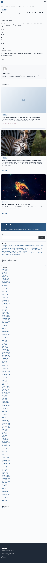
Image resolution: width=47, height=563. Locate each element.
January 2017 (5, 421)
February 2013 (5, 491)
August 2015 (5, 447)
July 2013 (4, 484)
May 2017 (4, 416)
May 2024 (4, 291)
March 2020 (5, 365)
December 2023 (6, 299)
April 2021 (4, 346)
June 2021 (4, 343)
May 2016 (4, 433)
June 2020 (4, 361)
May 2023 (4, 309)
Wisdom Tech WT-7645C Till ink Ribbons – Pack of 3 (14, 251)
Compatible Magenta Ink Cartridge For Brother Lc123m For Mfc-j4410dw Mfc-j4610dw (22, 248)
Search (4, 234)
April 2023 (4, 310)
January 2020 (5, 368)
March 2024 (5, 294)
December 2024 (6, 281)
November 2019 (6, 371)
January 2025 (5, 279)
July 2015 (4, 448)
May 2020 (4, 362)
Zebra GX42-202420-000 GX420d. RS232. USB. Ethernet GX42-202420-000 (21, 160)
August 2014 (5, 464)
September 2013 (6, 481)
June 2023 (4, 307)
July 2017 (4, 413)
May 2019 (4, 380)
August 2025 (5, 269)
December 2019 (6, 370)
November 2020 (6, 353)
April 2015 (4, 453)
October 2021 (5, 337)
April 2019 (4, 381)
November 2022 (6, 318)
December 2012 (6, 494)
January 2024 (5, 297)
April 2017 (4, 417)
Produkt (4, 9)
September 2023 (6, 303)
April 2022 (4, 328)
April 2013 (4, 488)
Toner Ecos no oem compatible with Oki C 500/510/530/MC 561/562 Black (21, 117)
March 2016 (5, 436)
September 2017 (6, 410)
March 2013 (5, 490)
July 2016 (4, 430)
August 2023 (5, 304)
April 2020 (4, 364)
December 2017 (6, 405)
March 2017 (5, 419)
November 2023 (6, 300)
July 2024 (4, 288)
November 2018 (6, 389)
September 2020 (6, 356)
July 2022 (4, 324)
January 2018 (5, 404)
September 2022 (6, 321)
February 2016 (5, 438)
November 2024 (6, 282)
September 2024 (6, 285)
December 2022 (6, 316)
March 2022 (5, 330)
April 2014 (4, 470)
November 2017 (6, 407)
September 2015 (6, 445)
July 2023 (4, 306)
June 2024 (4, 290)
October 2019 (5, 373)
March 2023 (5, 312)
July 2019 (4, 377)
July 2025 (4, 270)
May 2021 (4, 344)
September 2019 (6, 374)
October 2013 (5, 479)
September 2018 (6, 392)
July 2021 (4, 341)
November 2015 (6, 442)
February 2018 (5, 402)
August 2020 (5, 358)
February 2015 (5, 456)
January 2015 (5, 457)
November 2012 (6, 496)
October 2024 (5, 284)
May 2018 (4, 398)
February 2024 (5, 296)
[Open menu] (45, 2)
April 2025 (4, 275)
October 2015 (5, 444)
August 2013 (5, 482)
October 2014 (5, 461)
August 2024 (5, 287)
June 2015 (4, 450)
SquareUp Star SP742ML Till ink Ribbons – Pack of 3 (16, 204)
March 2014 (5, 472)
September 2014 (6, 463)
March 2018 (5, 401)
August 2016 (5, 429)
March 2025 (5, 276)
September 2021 (6, 339)
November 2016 (6, 424)
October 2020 (5, 355)
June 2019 (4, 379)
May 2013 (4, 487)
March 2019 (5, 383)
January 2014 (5, 475)
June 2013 (4, 485)
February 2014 (5, 473)
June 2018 (4, 396)
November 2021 (6, 336)
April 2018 (4, 399)
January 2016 (5, 439)
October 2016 (5, 426)
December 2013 (6, 476)
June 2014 (4, 467)
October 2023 (5, 301)
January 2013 (5, 493)
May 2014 (4, 469)
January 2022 (5, 333)
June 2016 (4, 432)
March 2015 (5, 454)
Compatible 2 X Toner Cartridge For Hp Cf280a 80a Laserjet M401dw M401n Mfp (21, 249)
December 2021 (6, 334)
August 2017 (5, 411)
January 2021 (5, 350)
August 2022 (5, 322)
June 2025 (4, 272)
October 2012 (5, 497)
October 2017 (5, 408)
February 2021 (5, 349)
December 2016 (6, 423)
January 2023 (5, 315)
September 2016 (6, 427)
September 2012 (6, 499)
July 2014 (4, 466)
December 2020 (6, 352)
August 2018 (5, 393)
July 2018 (4, 395)
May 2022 (4, 327)
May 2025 (4, 273)
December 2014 (6, 459)
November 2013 (6, 478)
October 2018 (5, 390)
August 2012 (5, 500)
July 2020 (4, 359)
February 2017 (5, 420)
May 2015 (4, 451)
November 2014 (6, 460)
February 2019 (5, 384)
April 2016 (4, 435)
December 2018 (6, 387)
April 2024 (4, 293)
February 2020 (5, 367)
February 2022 (5, 331)
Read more (4, 126)
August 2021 (5, 340)
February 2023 (5, 313)
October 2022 (5, 319)
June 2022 (4, 325)
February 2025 (5, 278)
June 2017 (4, 414)
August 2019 (5, 376)
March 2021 (5, 347)
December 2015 (6, 441)
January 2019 (5, 386)
